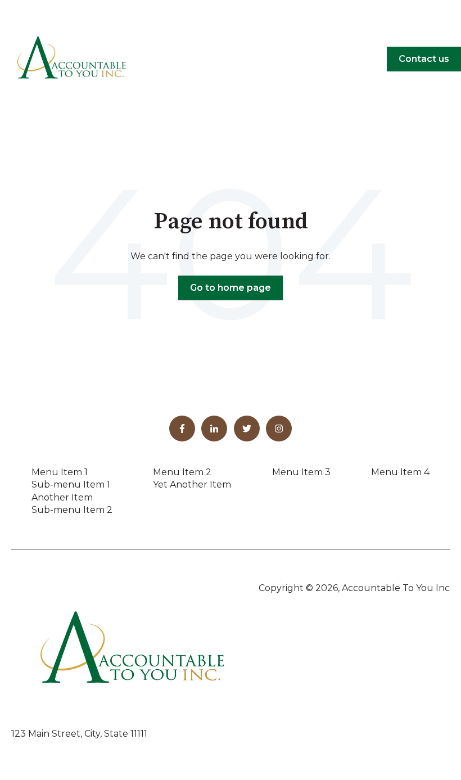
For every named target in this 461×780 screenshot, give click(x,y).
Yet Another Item (192, 484)
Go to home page (230, 287)
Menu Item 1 (59, 472)
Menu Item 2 (182, 472)
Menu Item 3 (301, 472)
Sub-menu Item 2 (71, 509)
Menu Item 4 (400, 472)
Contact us (424, 58)
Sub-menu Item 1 (70, 484)
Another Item (62, 497)
